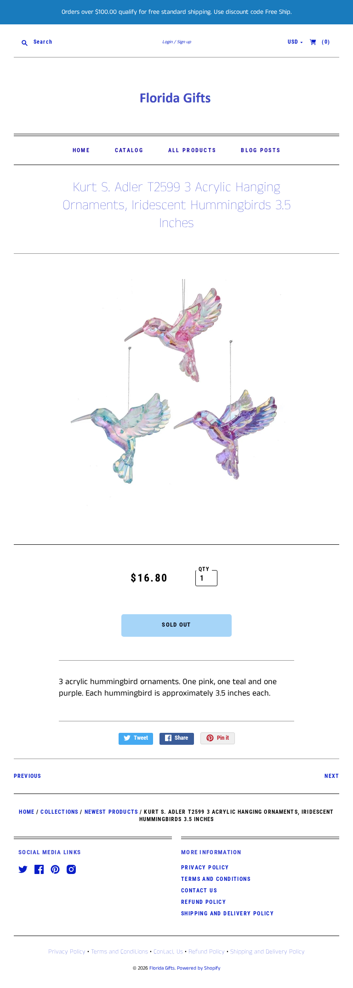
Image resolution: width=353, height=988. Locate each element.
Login (167, 42)
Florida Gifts (162, 968)
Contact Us (199, 890)
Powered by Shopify (198, 968)
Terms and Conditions (216, 879)
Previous (27, 776)
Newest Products (111, 812)
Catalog (129, 150)
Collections (59, 812)
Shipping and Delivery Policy (227, 913)
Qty (204, 569)
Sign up (184, 42)
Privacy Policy (205, 867)
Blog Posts (260, 150)
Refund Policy (203, 902)
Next (332, 776)
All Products (192, 150)
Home (81, 150)
